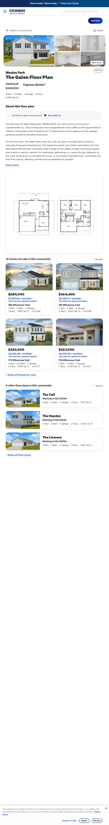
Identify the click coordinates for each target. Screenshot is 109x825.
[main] (54, 425)
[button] (95, 21)
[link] (29, 51)
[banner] (54, 3)
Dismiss (97, 820)
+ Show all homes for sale (21, 374)
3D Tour (98, 70)
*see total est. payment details (22, 300)
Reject (84, 820)
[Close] (106, 808)
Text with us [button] (54, 115)
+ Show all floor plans (18, 455)
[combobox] (83, 11)
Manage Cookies (69, 821)
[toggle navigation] (5, 11)
